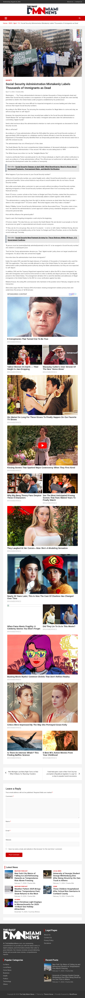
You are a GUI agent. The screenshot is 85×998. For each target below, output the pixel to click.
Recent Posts (52, 960)
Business (6, 973)
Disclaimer (47, 943)
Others (5, 984)
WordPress (73, 994)
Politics (5, 979)
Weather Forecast (21, 871)
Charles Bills (20, 92)
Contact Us (78, 2)
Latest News (12, 867)
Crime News (7, 970)
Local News (57, 871)
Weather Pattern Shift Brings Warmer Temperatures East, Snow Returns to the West (28, 891)
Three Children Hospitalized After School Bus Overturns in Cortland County (66, 891)
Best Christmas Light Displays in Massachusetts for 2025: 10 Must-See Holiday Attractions (28, 905)
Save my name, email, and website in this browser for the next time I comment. (35, 849)
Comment (10, 796)
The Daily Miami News (26, 994)
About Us (70, 2)
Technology (7, 981)
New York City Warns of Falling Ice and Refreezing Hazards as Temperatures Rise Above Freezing (26, 877)
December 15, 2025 (21, 912)
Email (8, 831)
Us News (17, 899)
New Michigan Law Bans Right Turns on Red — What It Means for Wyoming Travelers (23, 773)
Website (8, 840)
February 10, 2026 (20, 896)
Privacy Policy (48, 940)
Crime (55, 886)
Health (5, 976)
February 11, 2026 (20, 883)
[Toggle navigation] (6, 18)
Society (9, 80)
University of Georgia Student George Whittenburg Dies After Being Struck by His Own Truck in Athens (66, 877)
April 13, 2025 (10, 92)
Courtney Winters (34, 912)
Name (8, 821)
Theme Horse (48, 994)
